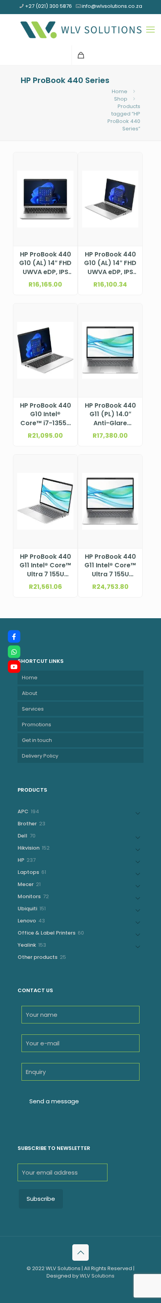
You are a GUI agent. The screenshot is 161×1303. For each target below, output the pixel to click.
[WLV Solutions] (80, 30)
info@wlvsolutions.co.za (112, 6)
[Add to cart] (68, 161)
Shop (120, 99)
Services (33, 709)
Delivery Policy (40, 756)
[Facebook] (14, 636)
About (29, 693)
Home (119, 91)
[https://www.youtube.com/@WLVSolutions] (14, 667)
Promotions (36, 724)
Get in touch (37, 740)
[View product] (68, 173)
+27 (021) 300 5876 (48, 6)
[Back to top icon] (80, 1252)
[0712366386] (14, 651)
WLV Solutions (97, 1276)
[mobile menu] (150, 29)
